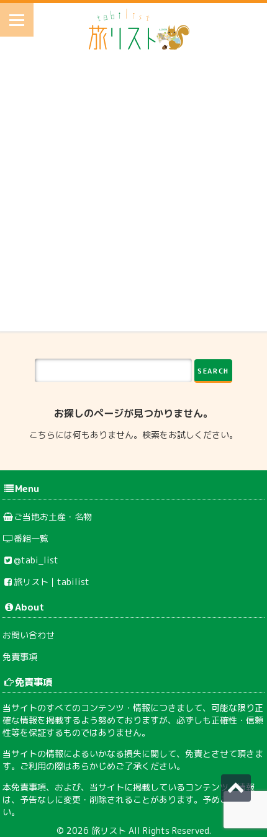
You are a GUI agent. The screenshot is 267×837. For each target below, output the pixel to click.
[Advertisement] (133, 198)
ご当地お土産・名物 (53, 516)
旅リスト (108, 830)
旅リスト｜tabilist (51, 582)
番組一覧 (31, 538)
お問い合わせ (28, 635)
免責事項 (19, 657)
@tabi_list (36, 560)
